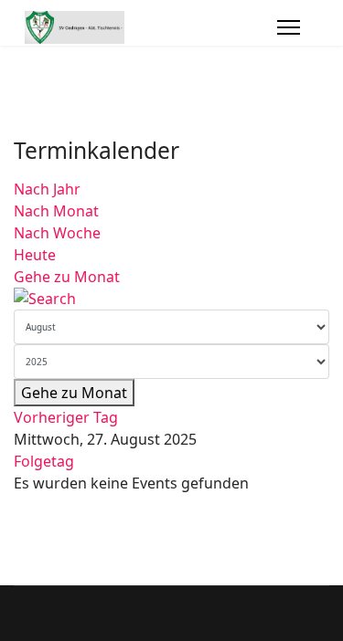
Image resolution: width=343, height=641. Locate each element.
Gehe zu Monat (67, 277)
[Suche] (171, 299)
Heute (35, 255)
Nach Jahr (47, 189)
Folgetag (44, 461)
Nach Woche (57, 233)
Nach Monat (56, 211)
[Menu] (288, 27)
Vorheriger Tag (66, 417)
